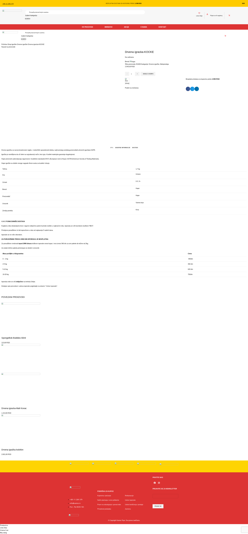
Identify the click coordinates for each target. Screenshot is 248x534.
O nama (143, 27)
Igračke (14, 44)
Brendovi (108, 27)
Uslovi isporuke (130, 500)
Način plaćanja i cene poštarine (108, 500)
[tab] (111, 148)
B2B (243, 3)
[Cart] (229, 15)
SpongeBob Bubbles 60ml (13, 338)
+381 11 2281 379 (8, 4)
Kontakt (162, 27)
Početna (4, 44)
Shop (10, 44)
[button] (188, 89)
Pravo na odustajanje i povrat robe (109, 504)
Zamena (128, 509)
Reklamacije (129, 495)
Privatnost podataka (104, 509)
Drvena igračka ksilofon (12, 449)
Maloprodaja (164, 64)
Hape (138, 188)
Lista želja (199, 16)
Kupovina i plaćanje (104, 495)
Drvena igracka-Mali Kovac (14, 408)
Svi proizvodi (87, 27)
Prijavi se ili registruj (216, 15)
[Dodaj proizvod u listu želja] (3, 334)
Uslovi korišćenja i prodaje (134, 504)
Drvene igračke (22, 44)
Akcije (126, 27)
